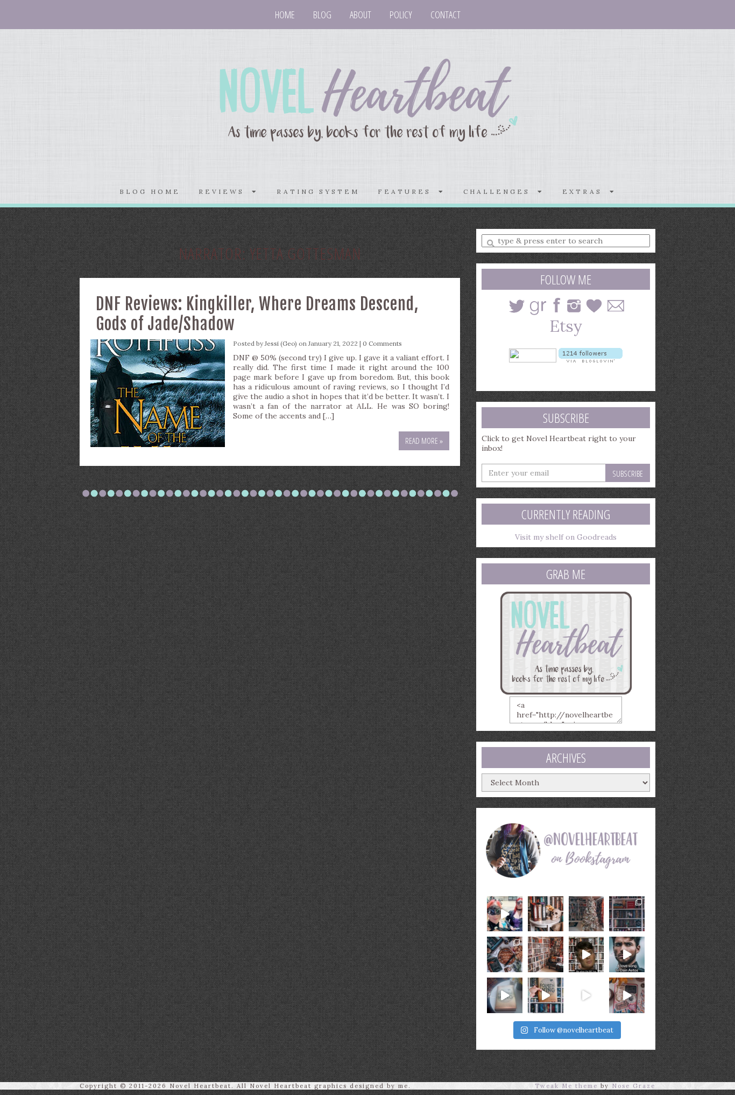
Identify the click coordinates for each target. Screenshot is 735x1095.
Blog (322, 14)
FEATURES (408, 191)
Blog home (149, 191)
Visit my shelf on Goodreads (566, 537)
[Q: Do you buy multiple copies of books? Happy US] (545, 914)
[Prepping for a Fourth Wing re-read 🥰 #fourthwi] (504, 995)
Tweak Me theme (566, 1086)
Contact (445, 14)
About (360, 14)
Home (285, 14)
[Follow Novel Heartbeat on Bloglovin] (591, 354)
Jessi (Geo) (281, 343)
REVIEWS (225, 191)
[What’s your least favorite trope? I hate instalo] (586, 954)
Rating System (318, 191)
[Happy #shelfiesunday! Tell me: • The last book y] (545, 954)
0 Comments (382, 343)
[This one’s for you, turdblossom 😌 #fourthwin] (627, 954)
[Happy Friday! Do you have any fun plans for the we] (627, 914)
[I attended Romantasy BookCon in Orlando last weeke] (504, 914)
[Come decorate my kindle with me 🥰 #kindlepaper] (586, 995)
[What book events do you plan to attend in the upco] (504, 954)
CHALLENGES (500, 191)
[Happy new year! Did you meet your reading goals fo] (586, 914)
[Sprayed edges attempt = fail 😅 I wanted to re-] (545, 995)
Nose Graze (633, 1086)
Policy (401, 14)
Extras (586, 191)
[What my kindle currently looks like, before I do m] (627, 995)
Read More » (424, 440)
